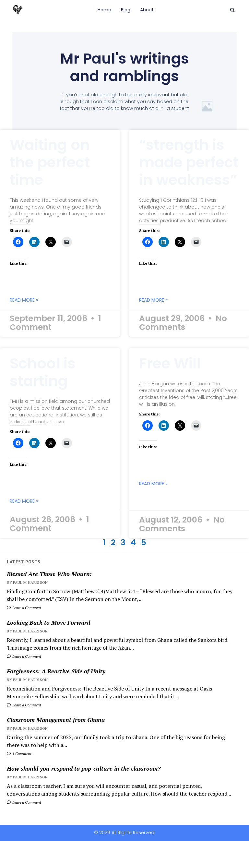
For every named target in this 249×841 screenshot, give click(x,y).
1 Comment (21, 753)
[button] (232, 10)
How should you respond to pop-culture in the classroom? (83, 768)
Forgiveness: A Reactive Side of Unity (56, 671)
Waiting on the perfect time (50, 162)
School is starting (43, 372)
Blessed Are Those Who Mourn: (49, 574)
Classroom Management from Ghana (56, 720)
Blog (125, 9)
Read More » (24, 300)
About (147, 9)
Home (104, 9)
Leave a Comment (26, 607)
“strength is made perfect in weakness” (189, 162)
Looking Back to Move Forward (48, 622)
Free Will (170, 363)
